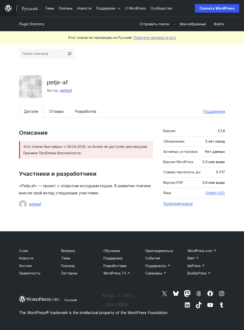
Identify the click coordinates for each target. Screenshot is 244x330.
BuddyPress (199, 273)
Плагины (68, 266)
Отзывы (56, 111)
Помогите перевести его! (154, 38)
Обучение (111, 251)
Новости (26, 258)
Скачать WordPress (217, 8)
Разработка (85, 111)
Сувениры (155, 273)
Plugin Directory (31, 24)
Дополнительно (178, 203)
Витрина (68, 251)
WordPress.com (202, 251)
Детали (31, 111)
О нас (23, 251)
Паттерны (69, 273)
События (152, 258)
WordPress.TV (116, 273)
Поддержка (214, 111)
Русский (71, 300)
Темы (65, 258)
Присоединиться (159, 251)
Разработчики (115, 266)
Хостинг (25, 266)
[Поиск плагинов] (69, 53)
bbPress (196, 266)
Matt (193, 258)
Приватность (30, 273)
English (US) (215, 193)
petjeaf (66, 90)
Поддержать (157, 266)
